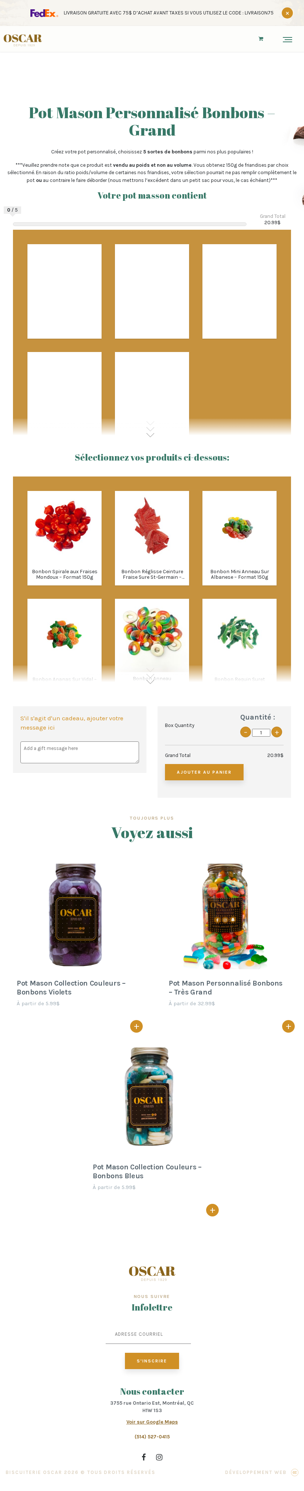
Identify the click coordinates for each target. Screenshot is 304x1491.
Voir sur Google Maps (152, 1422)
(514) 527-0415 (152, 1436)
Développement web (256, 1472)
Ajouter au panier (204, 772)
